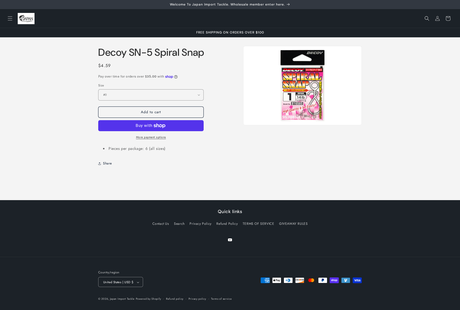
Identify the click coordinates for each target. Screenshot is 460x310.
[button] (10, 18)
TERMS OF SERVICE (258, 223)
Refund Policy (227, 223)
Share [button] (107, 163)
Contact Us (160, 223)
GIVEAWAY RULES (293, 223)
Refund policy (175, 299)
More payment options (151, 137)
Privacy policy (197, 299)
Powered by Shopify (148, 299)
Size (101, 85)
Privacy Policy (200, 223)
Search (179, 223)
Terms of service (221, 299)
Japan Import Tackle (122, 299)
